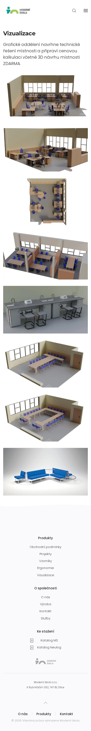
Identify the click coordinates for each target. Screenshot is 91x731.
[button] (74, 10)
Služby (45, 618)
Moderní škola (69, 721)
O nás (45, 597)
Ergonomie (45, 568)
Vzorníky (45, 561)
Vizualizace (45, 575)
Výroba (45, 604)
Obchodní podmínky (45, 547)
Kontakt (45, 611)
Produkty (43, 714)
